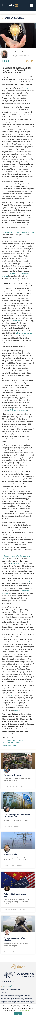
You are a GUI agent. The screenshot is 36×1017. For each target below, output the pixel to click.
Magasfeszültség (10, 854)
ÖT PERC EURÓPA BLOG (14, 18)
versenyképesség (9, 745)
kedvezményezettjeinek (23, 333)
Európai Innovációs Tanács (13, 740)
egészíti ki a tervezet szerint (17, 410)
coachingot (28, 581)
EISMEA (17, 710)
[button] (31, 5)
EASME (12, 695)
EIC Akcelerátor (15, 563)
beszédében (16, 320)
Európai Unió (8, 743)
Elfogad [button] (18, 1014)
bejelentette (28, 88)
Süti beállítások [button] (24, 1011)
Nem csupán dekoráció (12, 775)
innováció (17, 743)
